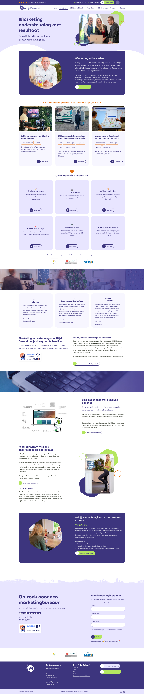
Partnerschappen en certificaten (81, 676)
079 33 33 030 (24, 620)
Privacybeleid (119, 629)
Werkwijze (75, 673)
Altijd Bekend (29, 7)
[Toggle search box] (118, 2)
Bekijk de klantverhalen (93, 432)
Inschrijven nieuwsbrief (112, 666)
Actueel (75, 671)
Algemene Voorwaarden (96, 631)
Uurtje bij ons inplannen (87, 553)
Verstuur (98, 637)
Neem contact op (85, 87)
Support (86, 691)
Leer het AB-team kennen (30, 483)
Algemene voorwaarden (67, 691)
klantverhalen (42, 2)
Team (74, 669)
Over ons (75, 667)
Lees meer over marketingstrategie (88, 363)
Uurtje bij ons (109, 2)
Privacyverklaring (78, 691)
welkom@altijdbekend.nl (28, 617)
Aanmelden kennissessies (112, 671)
